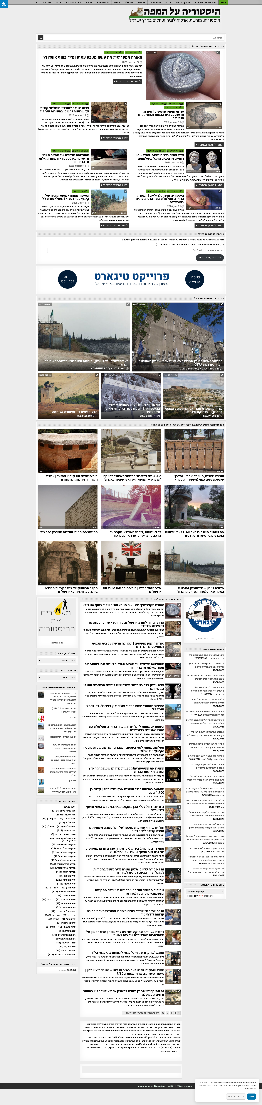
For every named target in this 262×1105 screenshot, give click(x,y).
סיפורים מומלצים (73, 2)
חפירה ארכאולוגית (63, 860)
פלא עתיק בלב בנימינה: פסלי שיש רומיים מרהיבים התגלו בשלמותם (160, 157)
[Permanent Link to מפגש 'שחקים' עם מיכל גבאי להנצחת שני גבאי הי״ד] (173, 958)
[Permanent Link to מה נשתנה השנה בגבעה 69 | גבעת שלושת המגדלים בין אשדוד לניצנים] (194, 507)
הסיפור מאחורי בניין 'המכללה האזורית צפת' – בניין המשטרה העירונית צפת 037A (180, 363)
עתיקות (69, 919)
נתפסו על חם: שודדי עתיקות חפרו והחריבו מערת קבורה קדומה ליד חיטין (125, 913)
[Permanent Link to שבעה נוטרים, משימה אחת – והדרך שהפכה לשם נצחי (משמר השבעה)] (194, 451)
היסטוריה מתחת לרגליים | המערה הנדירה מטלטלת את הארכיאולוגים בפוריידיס (160, 199)
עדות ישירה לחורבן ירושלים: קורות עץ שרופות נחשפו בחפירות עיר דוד (64, 110)
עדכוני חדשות (112, 52)
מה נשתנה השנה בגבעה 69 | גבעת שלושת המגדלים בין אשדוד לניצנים (194, 534)
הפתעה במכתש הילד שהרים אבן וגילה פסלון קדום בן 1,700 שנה (127, 791)
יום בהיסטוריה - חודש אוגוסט (62, 737)
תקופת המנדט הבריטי (62, 954)
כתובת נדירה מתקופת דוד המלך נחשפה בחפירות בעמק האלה (63, 772)
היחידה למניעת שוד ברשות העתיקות (62, 839)
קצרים (168, 2)
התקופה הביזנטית (64, 844)
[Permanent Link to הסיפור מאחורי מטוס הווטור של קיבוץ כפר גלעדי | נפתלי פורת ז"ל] (109, 202)
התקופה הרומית (65, 856)
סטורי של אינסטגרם (63, 911)
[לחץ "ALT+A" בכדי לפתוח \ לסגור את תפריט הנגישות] (4, 4)
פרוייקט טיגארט (183, 2)
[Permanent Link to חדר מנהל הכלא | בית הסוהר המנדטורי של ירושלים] (131, 563)
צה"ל (50, 927)
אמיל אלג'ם (67, 818)
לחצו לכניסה (57, 642)
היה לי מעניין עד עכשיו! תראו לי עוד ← (141, 1012)
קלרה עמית (67, 931)
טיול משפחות (66, 879)
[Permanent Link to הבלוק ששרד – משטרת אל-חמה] (68, 396)
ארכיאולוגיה (66, 826)
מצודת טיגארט (66, 899)
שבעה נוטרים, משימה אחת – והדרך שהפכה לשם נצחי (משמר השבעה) (199, 478)
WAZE (70, 806)
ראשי (223, 2)
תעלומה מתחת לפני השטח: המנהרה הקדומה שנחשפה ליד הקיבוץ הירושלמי (123, 749)
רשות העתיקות (65, 938)
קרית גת (72, 717)
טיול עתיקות (132, 52)
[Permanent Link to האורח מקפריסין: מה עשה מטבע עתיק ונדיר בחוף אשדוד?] (183, 75)
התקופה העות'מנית (64, 852)
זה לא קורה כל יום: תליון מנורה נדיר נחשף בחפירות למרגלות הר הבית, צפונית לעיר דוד (128, 871)
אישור (251, 1096)
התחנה (89, 2)
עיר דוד (69, 915)
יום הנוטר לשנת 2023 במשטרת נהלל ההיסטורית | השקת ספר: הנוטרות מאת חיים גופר (133, 408)
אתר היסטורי (78, 191)
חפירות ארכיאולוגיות (62, 868)
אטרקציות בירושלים (62, 810)
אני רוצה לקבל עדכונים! (210, 257)
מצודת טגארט (66, 895)
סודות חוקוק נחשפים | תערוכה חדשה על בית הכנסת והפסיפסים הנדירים (161, 115)
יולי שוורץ (68, 887)
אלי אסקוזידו (66, 814)
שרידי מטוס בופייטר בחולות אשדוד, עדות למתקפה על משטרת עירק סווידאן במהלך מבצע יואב (63, 698)
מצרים (47, 899)
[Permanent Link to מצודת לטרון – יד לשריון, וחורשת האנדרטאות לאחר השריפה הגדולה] (84, 337)
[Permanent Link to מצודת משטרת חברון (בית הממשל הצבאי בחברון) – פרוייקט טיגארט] (193, 396)
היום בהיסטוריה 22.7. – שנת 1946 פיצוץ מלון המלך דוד (63, 790)
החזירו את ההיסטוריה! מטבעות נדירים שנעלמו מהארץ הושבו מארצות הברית (126, 770)
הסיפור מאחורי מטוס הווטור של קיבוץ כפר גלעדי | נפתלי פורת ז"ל (65, 197)
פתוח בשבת (66, 927)
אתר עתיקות (66, 830)
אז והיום (141, 2)
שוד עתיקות (67, 946)
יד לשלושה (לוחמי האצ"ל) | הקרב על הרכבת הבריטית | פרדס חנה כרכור (135, 534)
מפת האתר (47, 2)
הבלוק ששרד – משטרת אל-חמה (74, 412)
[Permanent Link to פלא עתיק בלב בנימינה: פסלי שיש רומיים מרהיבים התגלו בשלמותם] (204, 161)
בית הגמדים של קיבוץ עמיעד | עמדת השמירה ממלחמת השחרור (71, 478)
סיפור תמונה (155, 2)
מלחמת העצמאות (64, 891)
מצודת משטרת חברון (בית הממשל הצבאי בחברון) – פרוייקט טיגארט (193, 410)
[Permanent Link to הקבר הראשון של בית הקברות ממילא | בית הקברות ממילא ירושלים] (67, 563)
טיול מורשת (67, 876)
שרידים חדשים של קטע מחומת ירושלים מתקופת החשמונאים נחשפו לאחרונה (129, 892)
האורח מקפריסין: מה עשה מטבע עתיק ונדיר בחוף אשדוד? (92, 57)
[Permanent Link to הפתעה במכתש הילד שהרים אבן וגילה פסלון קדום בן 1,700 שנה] (173, 795)
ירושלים (51, 887)
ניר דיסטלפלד (66, 907)
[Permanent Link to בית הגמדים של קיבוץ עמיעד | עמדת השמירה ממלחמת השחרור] (67, 451)
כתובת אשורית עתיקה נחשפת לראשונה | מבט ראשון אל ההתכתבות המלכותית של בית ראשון (125, 934)
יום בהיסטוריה (103, 2)
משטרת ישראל (66, 903)
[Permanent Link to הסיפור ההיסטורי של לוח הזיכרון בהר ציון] (67, 507)
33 (163, 1012)
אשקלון (72, 780)
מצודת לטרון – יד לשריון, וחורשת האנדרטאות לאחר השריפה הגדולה (86, 363)
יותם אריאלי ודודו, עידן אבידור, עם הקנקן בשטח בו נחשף (63, 760)
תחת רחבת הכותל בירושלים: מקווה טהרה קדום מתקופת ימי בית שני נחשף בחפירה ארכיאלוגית (125, 850)
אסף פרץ (49, 818)
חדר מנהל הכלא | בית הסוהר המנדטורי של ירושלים (131, 590)
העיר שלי (129, 2)
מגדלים (117, 2)
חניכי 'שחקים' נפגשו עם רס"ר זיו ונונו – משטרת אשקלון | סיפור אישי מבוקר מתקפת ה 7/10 (124, 972)
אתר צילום (174, 103)
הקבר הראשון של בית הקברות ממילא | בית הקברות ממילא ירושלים (71, 590)
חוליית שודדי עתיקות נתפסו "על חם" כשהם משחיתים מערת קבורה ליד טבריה (126, 829)
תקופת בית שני (66, 950)
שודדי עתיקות (66, 942)
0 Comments (99, 368)
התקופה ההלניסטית (63, 848)
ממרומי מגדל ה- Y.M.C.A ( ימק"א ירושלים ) (64, 710)
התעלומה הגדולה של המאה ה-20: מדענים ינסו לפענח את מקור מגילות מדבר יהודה (64, 158)
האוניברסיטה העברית (62, 834)
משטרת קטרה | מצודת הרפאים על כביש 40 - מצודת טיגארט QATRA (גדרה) (62, 728)
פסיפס (53, 919)
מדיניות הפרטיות (236, 1096)
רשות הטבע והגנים (64, 934)
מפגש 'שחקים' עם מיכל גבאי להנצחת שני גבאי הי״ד (127, 952)
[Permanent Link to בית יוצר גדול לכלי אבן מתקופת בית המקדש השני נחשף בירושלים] (173, 812)
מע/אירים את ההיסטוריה (205, 2)
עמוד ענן (52, 915)
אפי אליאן (67, 822)
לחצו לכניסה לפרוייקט (205, 638)
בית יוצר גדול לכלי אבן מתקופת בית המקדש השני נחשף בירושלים (125, 808)
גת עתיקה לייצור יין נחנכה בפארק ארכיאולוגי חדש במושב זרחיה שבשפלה (123, 993)
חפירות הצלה (66, 872)
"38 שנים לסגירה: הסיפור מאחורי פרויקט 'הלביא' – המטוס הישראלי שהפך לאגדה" (132, 478)
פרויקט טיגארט (66, 923)
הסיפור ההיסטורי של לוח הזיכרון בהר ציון (69, 532)
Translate (208, 896)
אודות (59, 2)
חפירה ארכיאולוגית (63, 864)
